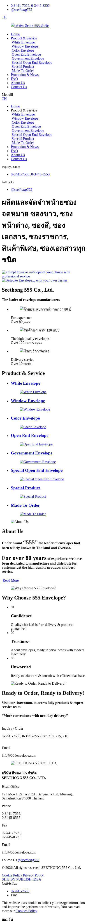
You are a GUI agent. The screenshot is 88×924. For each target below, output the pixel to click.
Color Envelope (23, 50)
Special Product (23, 66)
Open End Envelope (26, 54)
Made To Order (23, 71)
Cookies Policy (26, 911)
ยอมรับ (7, 919)
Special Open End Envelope (32, 62)
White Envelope (23, 42)
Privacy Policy (33, 875)
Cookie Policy (12, 875)
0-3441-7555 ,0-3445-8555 (30, 174)
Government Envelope (28, 58)
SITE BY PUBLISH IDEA (21, 879)
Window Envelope (25, 46)
